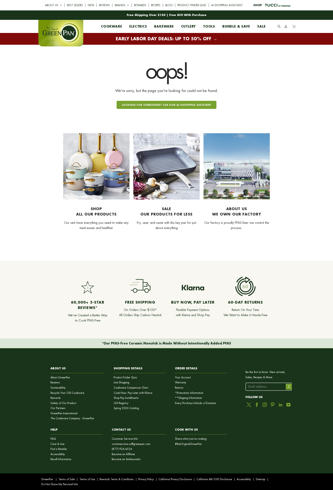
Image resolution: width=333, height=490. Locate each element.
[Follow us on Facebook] (256, 404)
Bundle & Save (236, 25)
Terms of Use (87, 479)
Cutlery (188, 25)
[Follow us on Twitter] (249, 404)
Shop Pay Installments (126, 398)
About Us (51, 5)
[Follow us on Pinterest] (272, 404)
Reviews (104, 5)
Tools (209, 25)
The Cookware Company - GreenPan (72, 418)
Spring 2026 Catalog (126, 408)
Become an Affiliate (123, 454)
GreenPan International (63, 413)
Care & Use (57, 444)
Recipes (155, 5)
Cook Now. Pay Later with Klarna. (133, 392)
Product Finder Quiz (191, 5)
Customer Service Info (125, 438)
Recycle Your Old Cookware (67, 392)
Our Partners (58, 408)
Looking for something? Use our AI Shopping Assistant (166, 105)
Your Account (183, 377)
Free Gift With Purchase (187, 15)
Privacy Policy (146, 479)
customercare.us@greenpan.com (131, 444)
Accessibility (57, 454)
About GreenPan (60, 377)
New (91, 5)
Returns (179, 387)
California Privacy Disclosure (175, 479)
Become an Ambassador (126, 459)
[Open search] (279, 26)
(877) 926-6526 (122, 449)
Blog (169, 5)
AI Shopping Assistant (227, 5)
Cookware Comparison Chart (131, 387)
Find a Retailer (58, 449)
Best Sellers (75, 5)
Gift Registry (121, 403)
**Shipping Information (188, 398)
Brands (120, 5)
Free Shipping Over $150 (146, 15)
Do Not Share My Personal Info (59, 484)
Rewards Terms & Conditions (117, 479)
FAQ (53, 438)
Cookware (111, 25)
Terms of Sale (67, 479)
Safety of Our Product (63, 403)
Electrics (138, 25)
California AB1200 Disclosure (214, 479)
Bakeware (164, 25)
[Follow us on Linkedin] (280, 404)
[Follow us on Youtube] (288, 404)
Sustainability (58, 387)
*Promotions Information (189, 392)
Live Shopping (121, 382)
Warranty (180, 382)
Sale (261, 25)
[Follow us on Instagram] (264, 404)
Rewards (140, 5)
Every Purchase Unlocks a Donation (195, 403)
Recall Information (60, 459)
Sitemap (260, 479)
